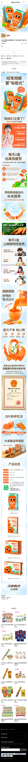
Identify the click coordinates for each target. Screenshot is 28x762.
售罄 (14, 52)
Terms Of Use (4, 734)
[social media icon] (1, 729)
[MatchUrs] (15, 2)
